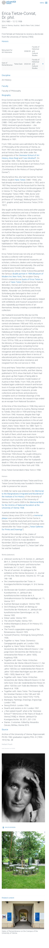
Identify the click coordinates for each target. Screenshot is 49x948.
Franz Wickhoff (29, 158)
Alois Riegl (13, 158)
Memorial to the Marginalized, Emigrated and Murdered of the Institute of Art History (23, 494)
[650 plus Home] (24, 3)
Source (5, 730)
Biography (6, 95)
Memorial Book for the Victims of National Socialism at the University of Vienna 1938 (23, 505)
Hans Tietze (20, 180)
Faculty (5, 86)
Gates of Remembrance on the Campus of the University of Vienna (20, 932)
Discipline (6, 75)
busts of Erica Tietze (31, 279)
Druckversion (10, 827)
